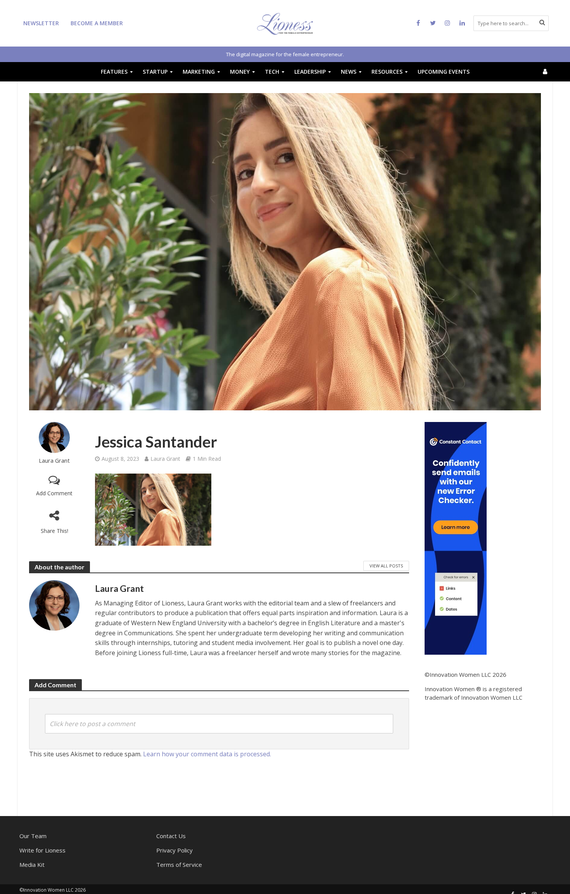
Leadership (310, 71)
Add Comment (54, 493)
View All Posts (386, 566)
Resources (386, 71)
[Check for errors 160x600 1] (456, 537)
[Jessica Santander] (153, 510)
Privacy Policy (174, 850)
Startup (155, 71)
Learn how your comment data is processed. (207, 754)
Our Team (33, 836)
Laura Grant (54, 460)
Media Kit (32, 864)
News (348, 71)
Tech (272, 71)
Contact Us (171, 836)
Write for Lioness (42, 850)
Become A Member (97, 23)
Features (114, 71)
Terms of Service (179, 864)
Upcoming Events (444, 71)
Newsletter (41, 23)
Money (240, 71)
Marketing (199, 71)
